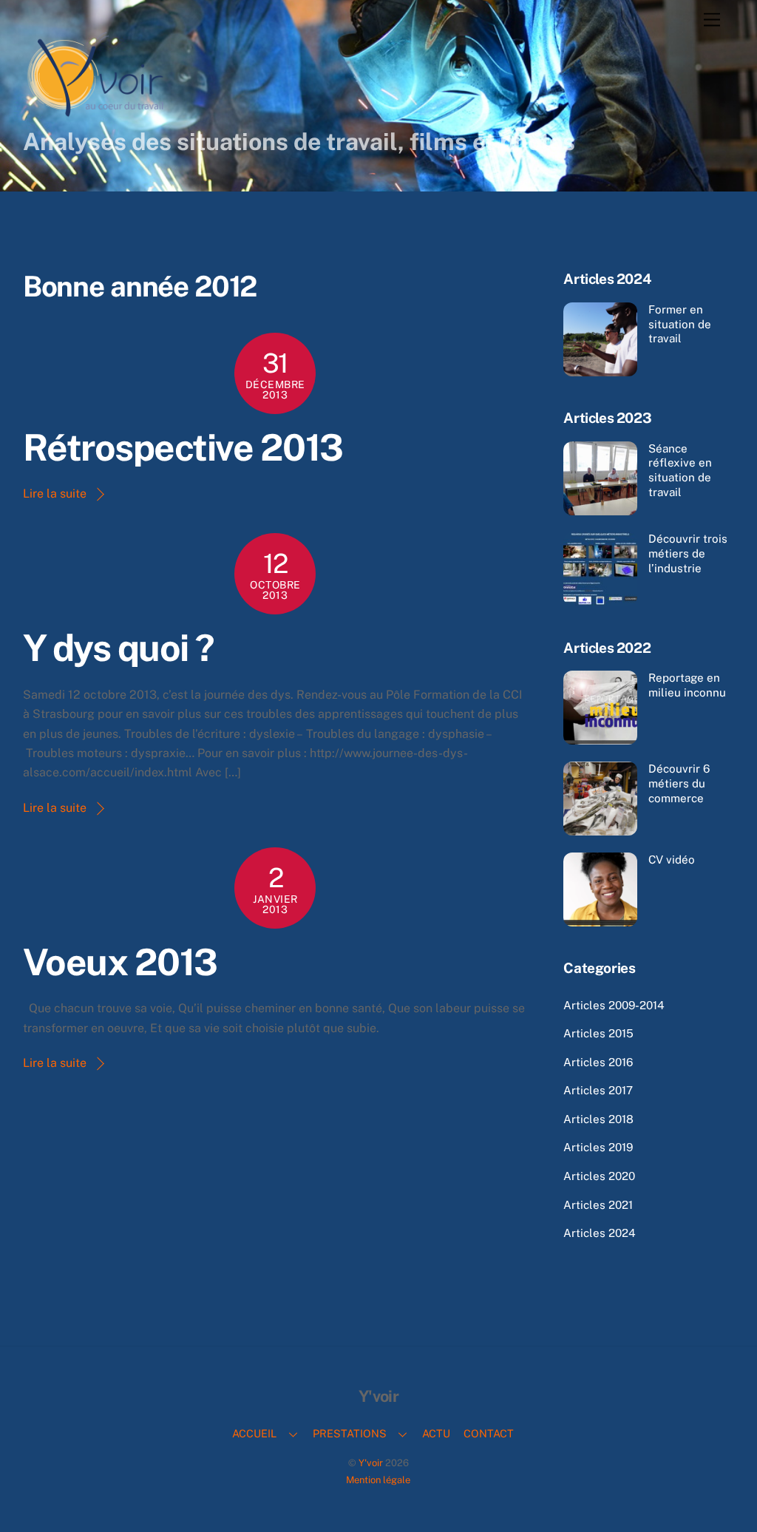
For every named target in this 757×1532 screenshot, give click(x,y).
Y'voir (371, 1462)
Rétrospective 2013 (183, 447)
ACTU (436, 1433)
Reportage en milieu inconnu (687, 685)
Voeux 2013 (120, 961)
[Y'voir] (97, 114)
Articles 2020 (599, 1176)
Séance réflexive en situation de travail (680, 470)
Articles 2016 (598, 1062)
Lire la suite (54, 494)
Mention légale (378, 1479)
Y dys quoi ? (118, 647)
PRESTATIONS (350, 1433)
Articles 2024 (599, 1233)
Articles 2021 (598, 1205)
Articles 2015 (598, 1033)
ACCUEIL (254, 1433)
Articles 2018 (598, 1119)
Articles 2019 (598, 1147)
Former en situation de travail (679, 324)
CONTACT (489, 1433)
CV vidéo (671, 859)
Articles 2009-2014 (614, 1005)
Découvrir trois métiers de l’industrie (687, 553)
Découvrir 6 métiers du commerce (679, 783)
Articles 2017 (598, 1090)
